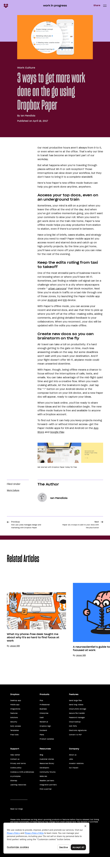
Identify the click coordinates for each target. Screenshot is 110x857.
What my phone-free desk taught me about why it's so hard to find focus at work (33, 637)
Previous (26, 525)
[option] (33, 619)
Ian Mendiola (28, 115)
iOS (65, 300)
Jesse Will (15, 646)
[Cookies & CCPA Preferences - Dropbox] (46, 838)
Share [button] (97, 5)
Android (52, 300)
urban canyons (57, 288)
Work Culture (26, 67)
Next (80, 525)
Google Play (57, 432)
